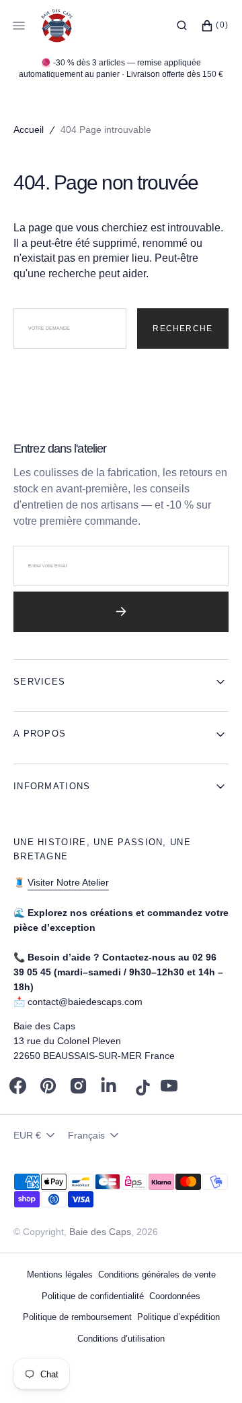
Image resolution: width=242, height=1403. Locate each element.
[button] (182, 25)
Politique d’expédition (178, 1317)
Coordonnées (174, 1296)
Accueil (28, 129)
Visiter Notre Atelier (68, 882)
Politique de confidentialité (93, 1296)
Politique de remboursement (77, 1317)
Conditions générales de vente (157, 1274)
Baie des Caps (100, 1231)
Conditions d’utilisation (121, 1339)
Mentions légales (60, 1274)
